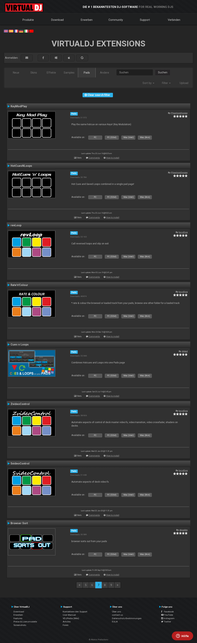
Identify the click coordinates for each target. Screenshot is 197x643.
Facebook (168, 611)
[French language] (16, 30)
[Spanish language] (11, 30)
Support (145, 19)
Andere (104, 72)
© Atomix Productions (98, 639)
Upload (184, 83)
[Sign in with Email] (27, 58)
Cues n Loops (20, 344)
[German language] (21, 30)
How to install (112, 158)
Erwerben (87, 19)
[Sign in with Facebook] (43, 58)
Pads (87, 72)
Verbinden (174, 19)
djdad (185, 351)
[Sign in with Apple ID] (69, 58)
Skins (33, 72)
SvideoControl (20, 463)
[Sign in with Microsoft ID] (56, 58)
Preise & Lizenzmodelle (25, 621)
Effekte (51, 72)
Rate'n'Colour (19, 285)
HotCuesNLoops (21, 165)
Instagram (168, 618)
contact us (117, 615)
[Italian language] (26, 30)
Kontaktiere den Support (75, 611)
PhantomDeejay (179, 113)
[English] (6, 30)
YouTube (168, 615)
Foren (65, 625)
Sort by (147, 83)
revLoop (16, 225)
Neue (16, 72)
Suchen (162, 72)
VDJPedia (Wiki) (71, 618)
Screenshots (19, 625)
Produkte (28, 19)
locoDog (183, 232)
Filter (165, 83)
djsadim (183, 530)
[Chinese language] (31, 30)
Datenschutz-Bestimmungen (127, 618)
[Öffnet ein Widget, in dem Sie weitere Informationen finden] (182, 636)
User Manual (69, 615)
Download (57, 19)
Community (116, 19)
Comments (94, 158)
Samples (69, 72)
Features (17, 618)
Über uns (116, 611)
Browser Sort (19, 523)
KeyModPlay (19, 106)
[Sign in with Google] (82, 58)
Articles (67, 621)
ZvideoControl (20, 404)
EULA (115, 621)
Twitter (167, 621)
